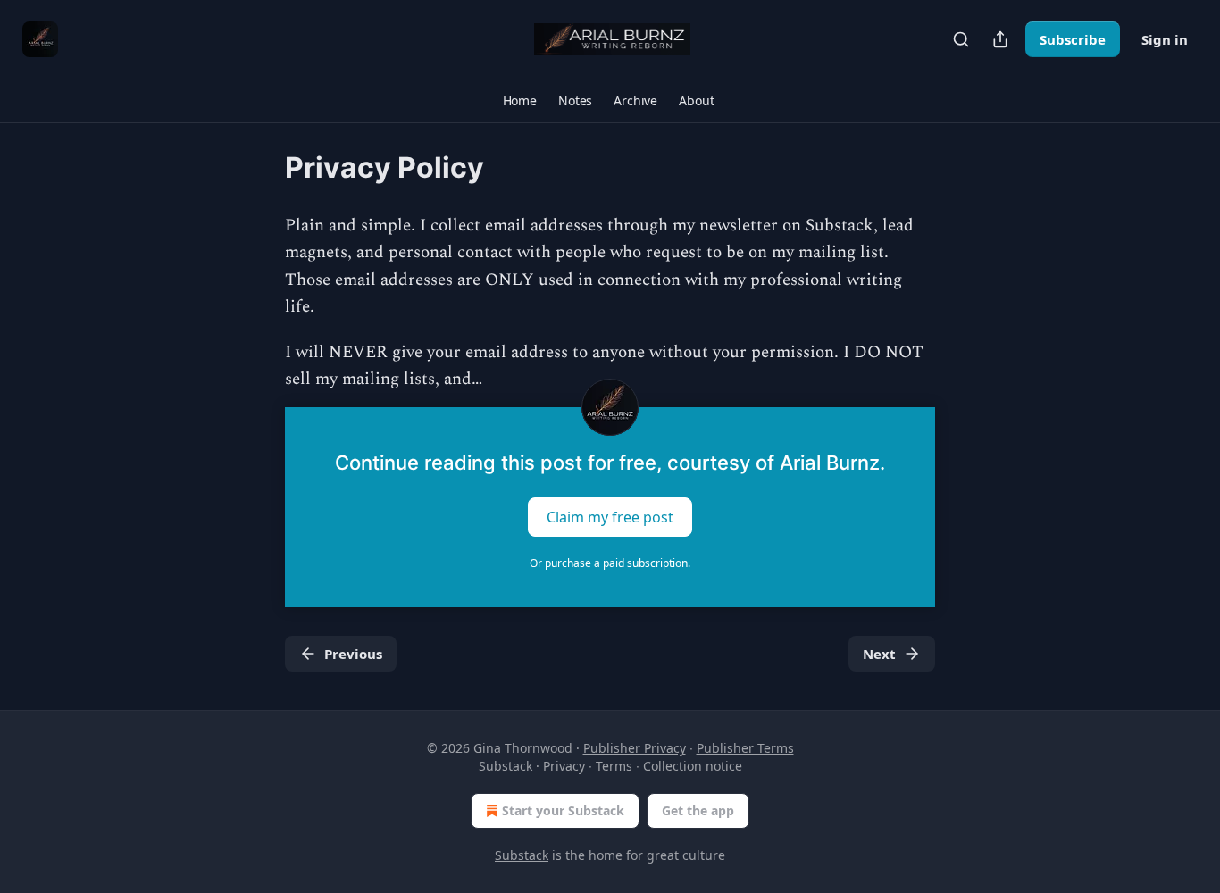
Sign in (1164, 39)
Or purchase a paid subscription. (610, 563)
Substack (521, 855)
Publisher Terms (745, 747)
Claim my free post (610, 517)
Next (879, 654)
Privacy (564, 765)
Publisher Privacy (634, 747)
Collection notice (692, 765)
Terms (614, 765)
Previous (353, 654)
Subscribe (1073, 39)
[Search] (961, 39)
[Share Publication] (1000, 39)
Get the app (698, 810)
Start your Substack (563, 810)
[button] (519, 100)
